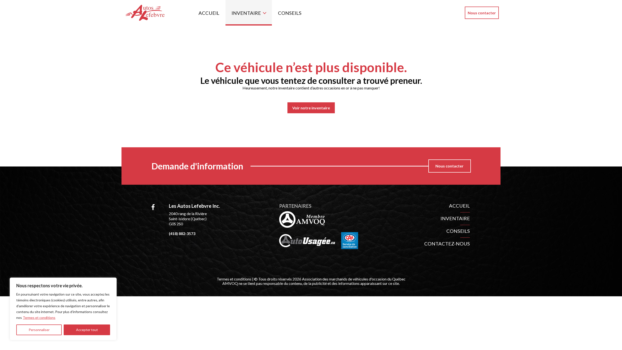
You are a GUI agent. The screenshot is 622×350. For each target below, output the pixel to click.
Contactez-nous (447, 243)
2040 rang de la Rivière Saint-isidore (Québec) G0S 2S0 (188, 218)
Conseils (290, 13)
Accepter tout (87, 330)
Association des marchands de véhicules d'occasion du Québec (354, 279)
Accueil (209, 13)
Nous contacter (482, 12)
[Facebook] (153, 207)
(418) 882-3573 (182, 233)
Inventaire (246, 13)
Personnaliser (39, 330)
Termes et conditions (39, 317)
